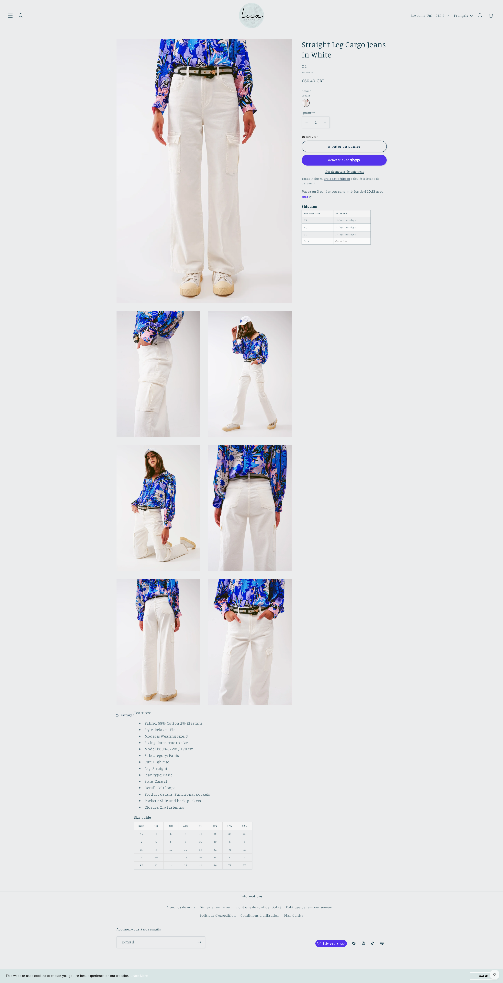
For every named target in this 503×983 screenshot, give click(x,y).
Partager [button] (127, 715)
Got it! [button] (483, 975)
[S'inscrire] (199, 942)
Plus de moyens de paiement (344, 171)
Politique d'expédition (218, 915)
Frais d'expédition (337, 178)
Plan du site (293, 915)
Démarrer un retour (216, 907)
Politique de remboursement (309, 907)
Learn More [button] (139, 975)
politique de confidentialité (258, 907)
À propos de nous (181, 907)
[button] (10, 15)
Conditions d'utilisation (260, 915)
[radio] (306, 103)
